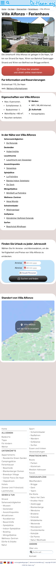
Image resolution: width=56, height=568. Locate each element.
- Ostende (34, 517)
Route (32, 460)
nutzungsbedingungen (21, 562)
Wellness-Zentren (10, 538)
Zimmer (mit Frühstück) (13, 487)
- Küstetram (34, 466)
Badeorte (6, 437)
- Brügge (33, 484)
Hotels (5, 484)
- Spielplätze (8, 525)
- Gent (32, 487)
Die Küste (33, 494)
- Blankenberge (36, 507)
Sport (32, 429)
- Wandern (34, 438)
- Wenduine (34, 510)
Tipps (4, 440)
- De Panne (34, 536)
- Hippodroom (8, 481)
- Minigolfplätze (9, 535)
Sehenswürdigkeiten (11, 502)
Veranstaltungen (37, 451)
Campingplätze (9, 461)
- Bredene (34, 513)
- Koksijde (33, 533)
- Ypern (32, 491)
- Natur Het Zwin (37, 497)
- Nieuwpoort (35, 527)
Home (4, 429)
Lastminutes (7, 491)
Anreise (19, 263)
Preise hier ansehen (28, 71)
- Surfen (33, 445)
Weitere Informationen (17, 88)
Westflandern (35, 481)
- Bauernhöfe (8, 522)
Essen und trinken (37, 448)
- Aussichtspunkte (10, 512)
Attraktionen (7, 515)
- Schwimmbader (37, 432)
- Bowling (6, 532)
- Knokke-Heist (36, 500)
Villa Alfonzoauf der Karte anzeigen (28, 326)
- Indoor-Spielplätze (11, 528)
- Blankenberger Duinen (13, 471)
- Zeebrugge (35, 504)
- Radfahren (34, 435)
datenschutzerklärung (36, 562)
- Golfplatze (34, 442)
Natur (4, 545)
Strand (5, 499)
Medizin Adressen (37, 469)
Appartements (8, 455)
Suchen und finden (29, 279)
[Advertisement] (28, 126)
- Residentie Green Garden (14, 458)
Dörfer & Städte (9, 541)
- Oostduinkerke (36, 530)
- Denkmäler (7, 509)
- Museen (6, 505)
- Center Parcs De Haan (13, 477)
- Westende (34, 523)
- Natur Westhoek (37, 540)
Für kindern (7, 443)
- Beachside (7, 468)
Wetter (5, 446)
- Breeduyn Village (10, 474)
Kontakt (32, 556)
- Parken (33, 463)
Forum (32, 473)
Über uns (33, 548)
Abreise (19, 268)
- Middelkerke (35, 520)
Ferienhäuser (8, 464)
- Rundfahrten (8, 518)
